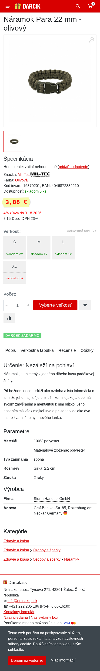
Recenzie (67, 350)
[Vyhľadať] (77, 6)
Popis (10, 350)
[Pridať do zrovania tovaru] (9, 318)
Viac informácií (63, 660)
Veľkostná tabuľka (82, 231)
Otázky (86, 350)
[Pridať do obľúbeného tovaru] (85, 305)
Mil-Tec (24, 175)
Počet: (9, 294)
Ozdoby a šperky (46, 550)
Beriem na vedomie (27, 660)
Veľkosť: (12, 231)
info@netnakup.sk (22, 601)
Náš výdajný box (44, 617)
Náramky (71, 559)
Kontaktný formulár (18, 612)
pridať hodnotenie (73, 167)
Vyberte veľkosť (55, 305)
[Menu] (7, 6)
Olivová (21, 180)
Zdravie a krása (16, 541)
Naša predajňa (15, 617)
